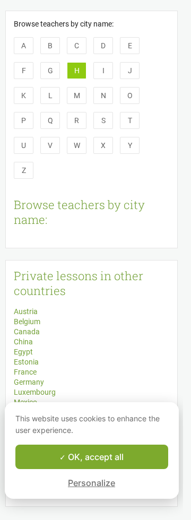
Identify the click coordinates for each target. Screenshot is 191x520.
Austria (26, 311)
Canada (27, 331)
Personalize (91, 483)
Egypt (23, 352)
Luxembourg (35, 392)
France (25, 372)
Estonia (26, 362)
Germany (29, 382)
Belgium (27, 321)
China (23, 341)
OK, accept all (95, 457)
